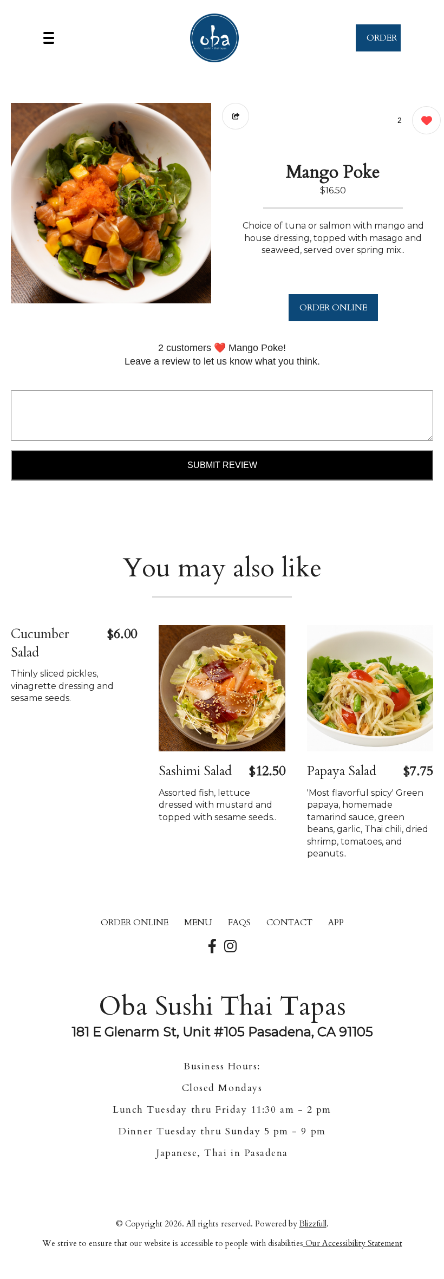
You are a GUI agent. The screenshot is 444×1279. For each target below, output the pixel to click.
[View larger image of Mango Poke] (111, 203)
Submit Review (222, 465)
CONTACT (289, 923)
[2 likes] (423, 120)
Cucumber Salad (40, 643)
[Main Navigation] (48, 38)
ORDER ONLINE (333, 308)
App (336, 923)
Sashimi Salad (195, 771)
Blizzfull (313, 1223)
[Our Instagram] (230, 947)
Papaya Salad (341, 771)
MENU (198, 923)
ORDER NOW (382, 41)
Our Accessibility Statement (352, 1243)
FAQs (239, 923)
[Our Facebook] (212, 947)
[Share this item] (235, 116)
